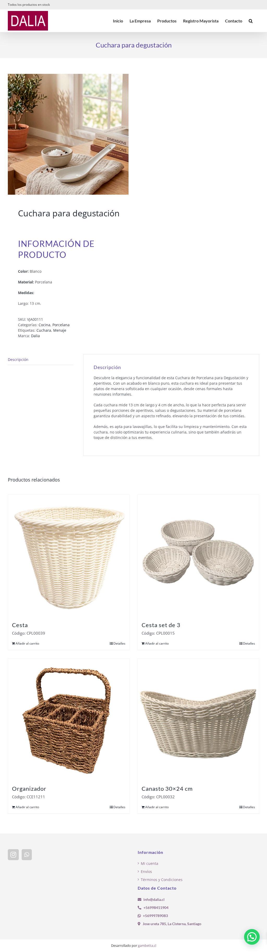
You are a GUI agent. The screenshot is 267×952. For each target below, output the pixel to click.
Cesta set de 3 (161, 624)
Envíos (146, 871)
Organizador (29, 788)
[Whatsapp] (27, 854)
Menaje (59, 330)
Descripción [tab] (18, 359)
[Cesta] (68, 555)
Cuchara (44, 330)
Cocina (44, 324)
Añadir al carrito (27, 643)
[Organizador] (68, 719)
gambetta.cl (147, 945)
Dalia (35, 335)
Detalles (119, 643)
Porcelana (61, 324)
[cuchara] (68, 134)
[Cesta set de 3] (198, 555)
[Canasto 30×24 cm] (198, 719)
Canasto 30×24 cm (167, 788)
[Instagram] (13, 854)
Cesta (20, 624)
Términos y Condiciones (162, 879)
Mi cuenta (149, 863)
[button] (251, 21)
